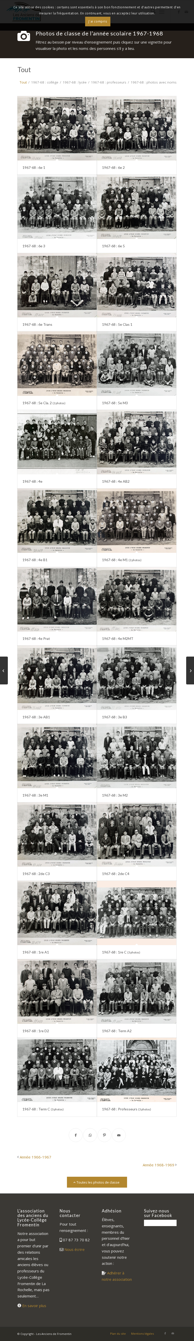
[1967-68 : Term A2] (136, 991)
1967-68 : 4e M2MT (117, 638)
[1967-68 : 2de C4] (136, 834)
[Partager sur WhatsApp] (90, 1135)
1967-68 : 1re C (121, 952)
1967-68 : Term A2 (117, 1031)
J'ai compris (97, 21)
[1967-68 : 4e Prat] (57, 599)
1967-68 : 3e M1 (35, 795)
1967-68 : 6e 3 (33, 246)
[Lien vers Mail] (173, 1333)
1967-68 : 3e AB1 (36, 717)
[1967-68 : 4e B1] (57, 521)
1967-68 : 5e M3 (115, 403)
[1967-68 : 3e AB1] (57, 677)
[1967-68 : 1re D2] (57, 991)
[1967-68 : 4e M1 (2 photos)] (136, 521)
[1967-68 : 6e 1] (57, 128)
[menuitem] (118, 1333)
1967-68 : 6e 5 (113, 246)
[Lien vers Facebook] (165, 1333)
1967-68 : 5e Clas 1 (117, 324)
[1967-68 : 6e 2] (136, 128)
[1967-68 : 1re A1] (57, 913)
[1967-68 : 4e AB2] (136, 442)
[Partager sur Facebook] (76, 1135)
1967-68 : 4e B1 (34, 560)
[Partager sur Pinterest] (104, 1135)
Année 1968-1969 (158, 1164)
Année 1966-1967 (35, 1157)
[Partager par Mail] (119, 1135)
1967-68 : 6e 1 (33, 167)
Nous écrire (74, 1249)
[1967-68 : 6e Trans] (57, 285)
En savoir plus (34, 1305)
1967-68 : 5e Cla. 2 (43, 403)
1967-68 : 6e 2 (113, 167)
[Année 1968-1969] (190, 670)
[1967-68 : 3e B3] (136, 677)
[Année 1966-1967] (4, 670)
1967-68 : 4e (32, 481)
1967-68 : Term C (43, 1109)
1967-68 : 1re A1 (35, 952)
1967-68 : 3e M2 (115, 795)
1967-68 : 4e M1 (121, 560)
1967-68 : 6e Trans (37, 324)
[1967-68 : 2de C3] (57, 834)
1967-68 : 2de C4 (115, 873)
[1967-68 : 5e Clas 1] (136, 285)
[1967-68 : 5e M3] (136, 363)
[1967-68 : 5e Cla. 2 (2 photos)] (57, 363)
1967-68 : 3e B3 (114, 717)
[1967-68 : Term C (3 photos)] (57, 1070)
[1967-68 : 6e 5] (136, 207)
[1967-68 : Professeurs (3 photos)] (136, 1070)
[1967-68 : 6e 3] (57, 207)
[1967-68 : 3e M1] (57, 756)
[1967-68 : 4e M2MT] (136, 599)
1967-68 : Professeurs (126, 1109)
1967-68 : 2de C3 (36, 873)
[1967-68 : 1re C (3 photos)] (136, 913)
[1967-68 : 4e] (57, 442)
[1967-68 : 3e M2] (136, 756)
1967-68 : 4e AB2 (116, 481)
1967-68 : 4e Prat (36, 638)
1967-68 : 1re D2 (35, 1031)
